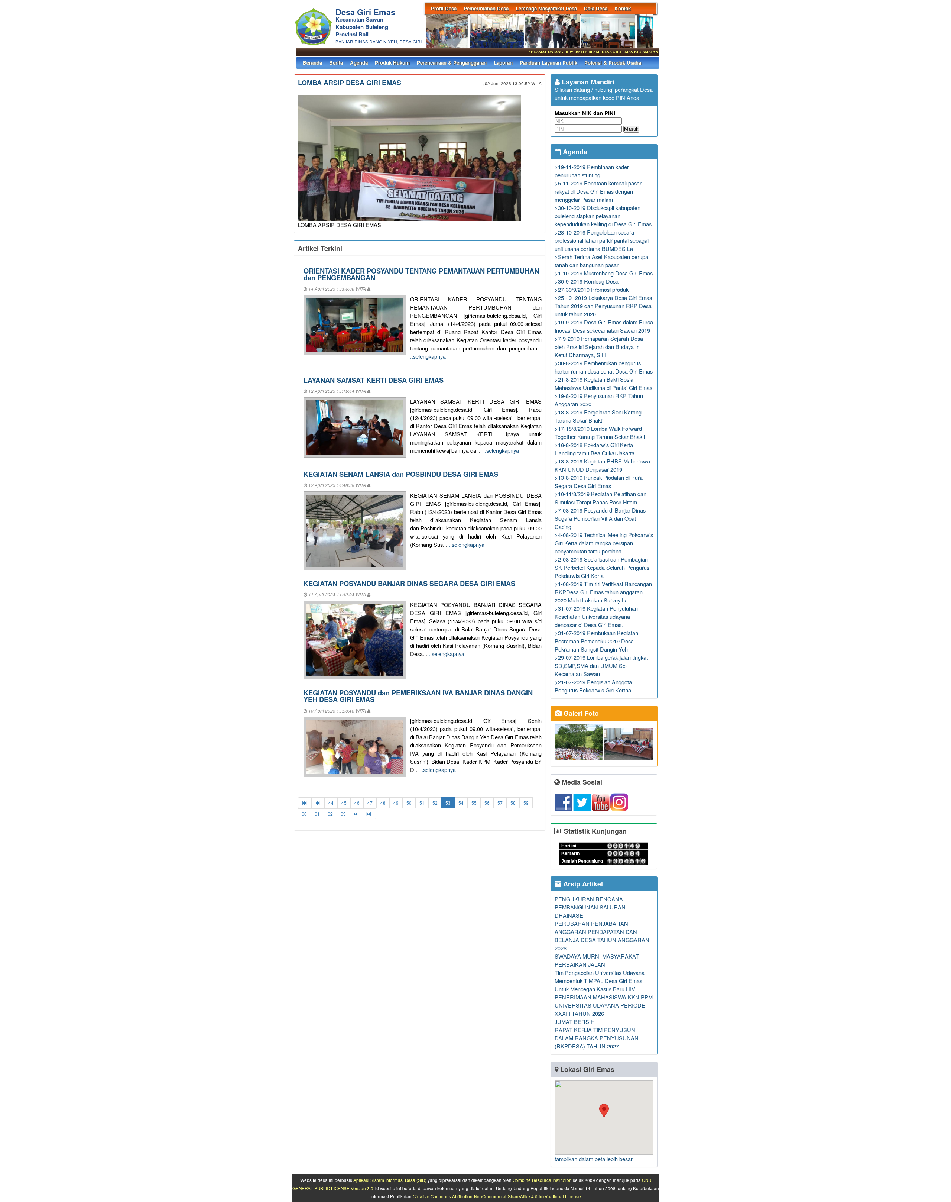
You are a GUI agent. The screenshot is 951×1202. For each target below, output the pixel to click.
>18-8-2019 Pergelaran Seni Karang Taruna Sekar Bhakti (598, 416)
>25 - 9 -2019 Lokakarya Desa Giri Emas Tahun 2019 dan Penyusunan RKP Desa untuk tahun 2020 (603, 306)
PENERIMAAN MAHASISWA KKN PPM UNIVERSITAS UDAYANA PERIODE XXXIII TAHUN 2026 (604, 1005)
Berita (336, 62)
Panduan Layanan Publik (548, 62)
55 (474, 802)
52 (435, 802)
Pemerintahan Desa (486, 8)
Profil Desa (444, 8)
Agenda (359, 62)
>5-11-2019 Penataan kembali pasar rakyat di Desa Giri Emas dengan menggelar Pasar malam (598, 191)
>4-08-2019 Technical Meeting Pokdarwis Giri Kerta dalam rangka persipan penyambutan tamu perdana (604, 543)
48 (383, 802)
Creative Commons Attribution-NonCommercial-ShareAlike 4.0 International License (497, 1196)
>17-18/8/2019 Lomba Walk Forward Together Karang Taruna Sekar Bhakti (600, 432)
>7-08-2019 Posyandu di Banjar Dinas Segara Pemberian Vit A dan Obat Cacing (600, 518)
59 (526, 802)
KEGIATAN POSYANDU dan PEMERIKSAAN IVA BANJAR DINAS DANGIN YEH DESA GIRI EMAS (418, 696)
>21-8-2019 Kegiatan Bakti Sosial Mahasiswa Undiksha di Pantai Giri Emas (603, 383)
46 (357, 802)
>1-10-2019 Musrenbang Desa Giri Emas (604, 273)
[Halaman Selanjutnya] (356, 813)
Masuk (631, 129)
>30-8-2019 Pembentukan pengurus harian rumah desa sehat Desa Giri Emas (604, 367)
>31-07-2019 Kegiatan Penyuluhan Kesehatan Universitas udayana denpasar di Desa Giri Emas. (596, 616)
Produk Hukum (392, 62)
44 (331, 802)
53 (448, 802)
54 (461, 802)
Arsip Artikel (582, 884)
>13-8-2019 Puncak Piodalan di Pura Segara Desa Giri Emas (599, 481)
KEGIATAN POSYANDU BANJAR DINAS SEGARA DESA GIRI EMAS (409, 583)
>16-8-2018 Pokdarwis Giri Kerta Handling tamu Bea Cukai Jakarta (594, 449)
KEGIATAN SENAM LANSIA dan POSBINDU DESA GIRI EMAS (401, 474)
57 (500, 802)
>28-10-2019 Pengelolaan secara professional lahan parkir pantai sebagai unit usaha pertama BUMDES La (602, 240)
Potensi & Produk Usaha (612, 62)
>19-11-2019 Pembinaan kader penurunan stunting (592, 171)
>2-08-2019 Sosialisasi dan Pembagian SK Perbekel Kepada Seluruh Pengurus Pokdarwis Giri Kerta (602, 567)
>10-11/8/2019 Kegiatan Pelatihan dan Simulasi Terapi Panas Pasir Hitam (600, 498)
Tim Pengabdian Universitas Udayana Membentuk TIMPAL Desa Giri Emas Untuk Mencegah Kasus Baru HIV (600, 981)
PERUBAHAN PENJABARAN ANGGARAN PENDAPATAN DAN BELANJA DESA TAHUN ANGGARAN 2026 (602, 936)
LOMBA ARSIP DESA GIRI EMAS (349, 82)
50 (409, 802)
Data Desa (595, 8)
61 (317, 814)
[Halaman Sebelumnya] (318, 802)
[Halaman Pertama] (305, 802)
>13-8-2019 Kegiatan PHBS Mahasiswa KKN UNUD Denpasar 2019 (602, 465)
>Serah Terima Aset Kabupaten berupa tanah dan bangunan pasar (601, 261)
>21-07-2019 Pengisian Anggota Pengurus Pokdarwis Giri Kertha (593, 686)
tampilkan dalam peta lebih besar (594, 1159)
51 (422, 802)
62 (330, 814)
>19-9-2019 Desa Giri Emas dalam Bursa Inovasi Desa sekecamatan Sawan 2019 (604, 326)
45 (344, 802)
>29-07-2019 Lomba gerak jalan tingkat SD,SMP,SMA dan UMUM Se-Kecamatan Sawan (601, 665)
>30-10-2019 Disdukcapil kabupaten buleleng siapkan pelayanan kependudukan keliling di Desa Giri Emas (603, 216)
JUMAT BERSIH (575, 1021)
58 (513, 802)
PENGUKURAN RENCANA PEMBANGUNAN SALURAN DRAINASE (590, 907)
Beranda (312, 62)
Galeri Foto (580, 713)
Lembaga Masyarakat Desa (546, 8)
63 (343, 814)
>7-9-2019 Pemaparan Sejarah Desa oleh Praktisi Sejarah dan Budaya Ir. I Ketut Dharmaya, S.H (599, 347)
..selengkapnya (428, 356)
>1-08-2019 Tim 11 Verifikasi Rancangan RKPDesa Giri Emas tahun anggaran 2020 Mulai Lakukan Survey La (603, 592)
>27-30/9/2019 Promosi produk (592, 289)
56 (487, 802)
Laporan (503, 62)
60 (304, 814)
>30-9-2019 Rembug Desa (587, 281)
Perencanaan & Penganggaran (452, 62)
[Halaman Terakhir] (369, 813)
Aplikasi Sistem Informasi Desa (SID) (389, 1180)
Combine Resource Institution (542, 1180)
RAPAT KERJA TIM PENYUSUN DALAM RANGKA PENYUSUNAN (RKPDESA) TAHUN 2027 (597, 1038)
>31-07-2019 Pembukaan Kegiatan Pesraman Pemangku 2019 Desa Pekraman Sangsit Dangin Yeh (596, 641)
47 (370, 802)
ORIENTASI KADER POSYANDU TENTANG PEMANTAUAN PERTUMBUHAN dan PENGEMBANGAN (421, 274)
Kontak (622, 8)
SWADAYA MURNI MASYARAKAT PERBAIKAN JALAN (597, 960)
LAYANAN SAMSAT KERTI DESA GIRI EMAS (374, 380)
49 (396, 802)
